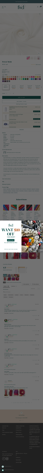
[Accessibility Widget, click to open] (3, 467)
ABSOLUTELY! (11, 240)
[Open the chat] (3, 470)
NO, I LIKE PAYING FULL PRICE (10, 242)
